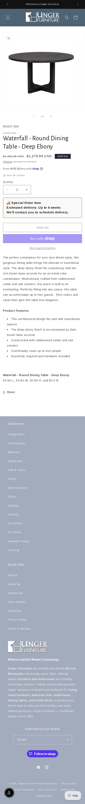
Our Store (14, 532)
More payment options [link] (43, 248)
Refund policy (68, 789)
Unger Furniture (26, 783)
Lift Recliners (17, 443)
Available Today (18, 541)
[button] (8, 17)
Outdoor (13, 505)
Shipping (7, 162)
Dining (12, 478)
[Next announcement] (77, 4)
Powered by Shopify (46, 783)
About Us (14, 584)
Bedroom (14, 452)
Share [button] (11, 392)
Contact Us (15, 593)
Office (12, 496)
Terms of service (47, 789)
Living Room (16, 434)
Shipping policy (44, 796)
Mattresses (15, 461)
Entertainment (17, 487)
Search (13, 575)
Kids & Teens (17, 469)
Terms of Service (19, 628)
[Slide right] (51, 116)
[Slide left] (33, 116)
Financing (14, 610)
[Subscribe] (67, 739)
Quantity (8, 181)
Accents (13, 514)
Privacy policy (69, 783)
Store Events (16, 601)
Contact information (23, 789)
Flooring (13, 550)
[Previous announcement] (7, 4)
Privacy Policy (17, 619)
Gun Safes (15, 523)
